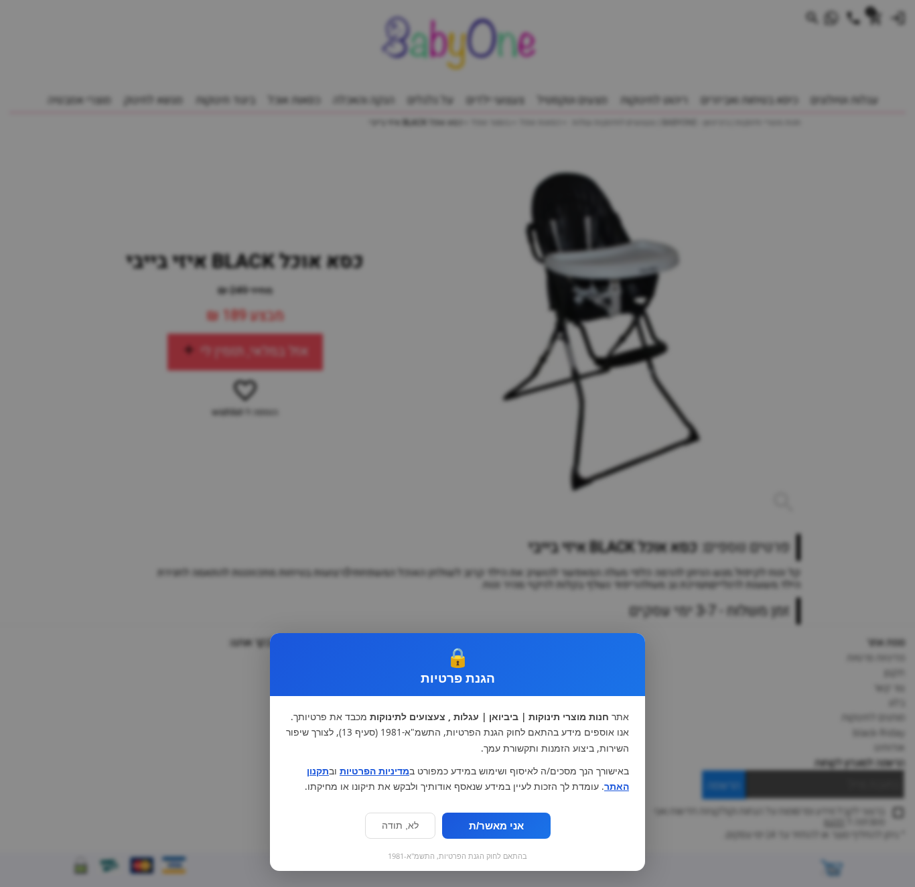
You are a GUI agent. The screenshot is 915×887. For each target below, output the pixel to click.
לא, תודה (400, 826)
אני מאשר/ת (496, 825)
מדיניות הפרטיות (374, 771)
